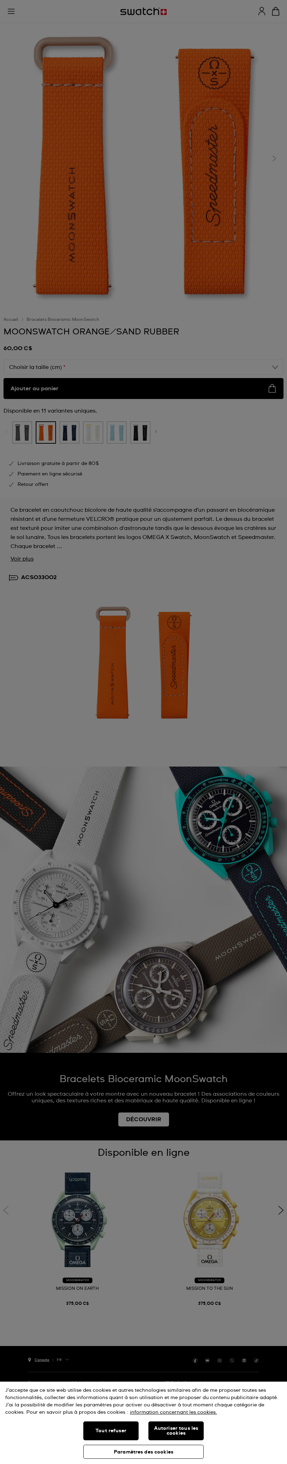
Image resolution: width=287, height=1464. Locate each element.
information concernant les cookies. (173, 1412)
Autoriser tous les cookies (176, 1431)
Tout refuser (111, 1430)
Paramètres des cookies (143, 1452)
